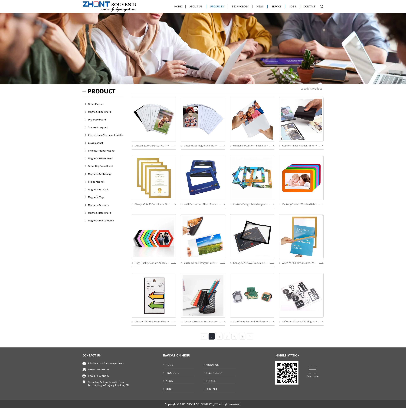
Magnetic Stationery (99, 173)
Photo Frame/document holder (105, 135)
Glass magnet (95, 142)
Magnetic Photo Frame (101, 220)
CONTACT (309, 6)
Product (317, 88)
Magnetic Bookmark (99, 212)
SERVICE (276, 6)
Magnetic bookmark (99, 111)
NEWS (260, 6)
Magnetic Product (98, 189)
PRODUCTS (217, 6)
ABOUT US (196, 6)
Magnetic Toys (96, 197)
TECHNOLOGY (240, 6)
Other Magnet (96, 104)
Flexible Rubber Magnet (101, 150)
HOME (178, 6)
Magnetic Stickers (98, 205)
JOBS (292, 6)
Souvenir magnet (98, 127)
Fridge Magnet (96, 181)
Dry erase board (97, 119)
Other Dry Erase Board (100, 166)
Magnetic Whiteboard (100, 158)
